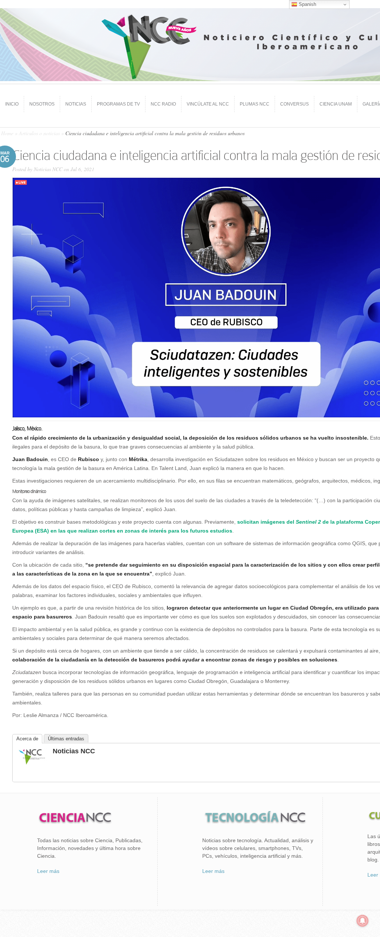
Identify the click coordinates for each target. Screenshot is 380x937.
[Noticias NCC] (32, 764)
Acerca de (27, 738)
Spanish (306, 4)
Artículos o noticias (39, 133)
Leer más (48, 871)
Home (7, 133)
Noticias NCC (48, 169)
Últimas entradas (66, 738)
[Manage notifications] (362, 921)
